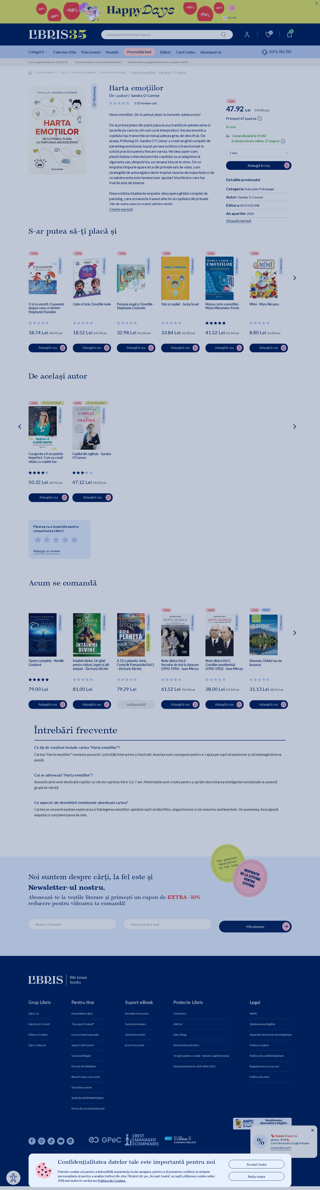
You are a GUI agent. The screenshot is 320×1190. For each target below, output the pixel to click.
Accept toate (256, 1164)
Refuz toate (256, 1177)
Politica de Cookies (112, 1180)
